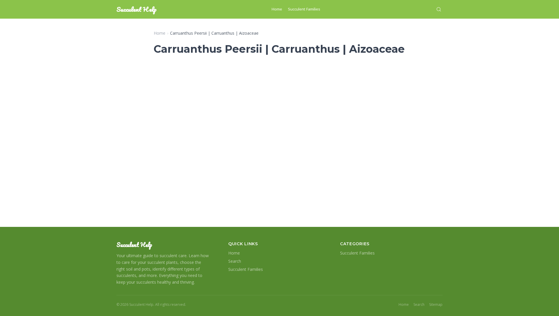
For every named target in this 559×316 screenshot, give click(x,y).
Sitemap (436, 304)
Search (234, 261)
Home (277, 9)
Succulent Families (304, 9)
